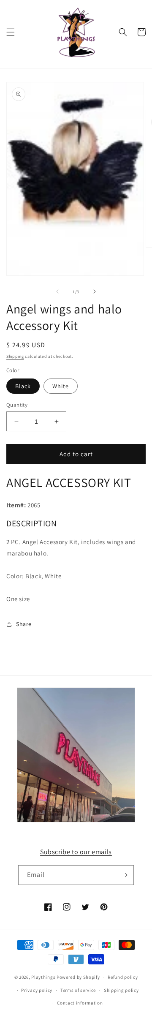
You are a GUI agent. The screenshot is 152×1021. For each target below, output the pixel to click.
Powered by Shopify (78, 977)
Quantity (16, 404)
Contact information (80, 1003)
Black (23, 386)
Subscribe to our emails (76, 851)
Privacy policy (36, 990)
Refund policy (123, 977)
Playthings (43, 977)
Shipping (15, 356)
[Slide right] (94, 291)
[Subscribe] (124, 875)
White (60, 386)
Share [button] (24, 624)
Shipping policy (121, 990)
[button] (10, 32)
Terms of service (78, 990)
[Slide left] (57, 291)
